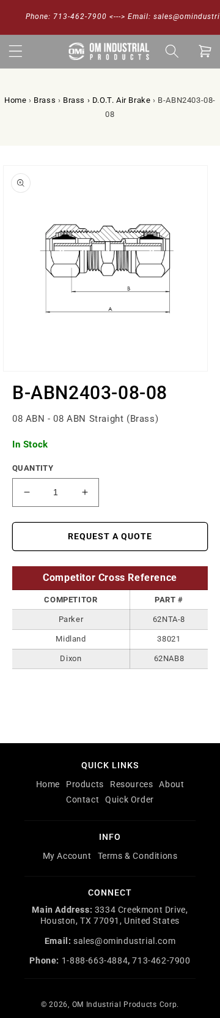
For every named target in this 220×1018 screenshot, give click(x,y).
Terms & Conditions (138, 856)
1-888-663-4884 (95, 960)
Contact (82, 799)
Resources (131, 784)
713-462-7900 (161, 960)
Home (15, 100)
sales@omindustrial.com (124, 941)
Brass (45, 100)
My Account (67, 856)
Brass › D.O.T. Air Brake (106, 100)
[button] (15, 51)
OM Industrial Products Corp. (126, 1004)
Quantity (32, 468)
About (171, 784)
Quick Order (129, 799)
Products (85, 784)
